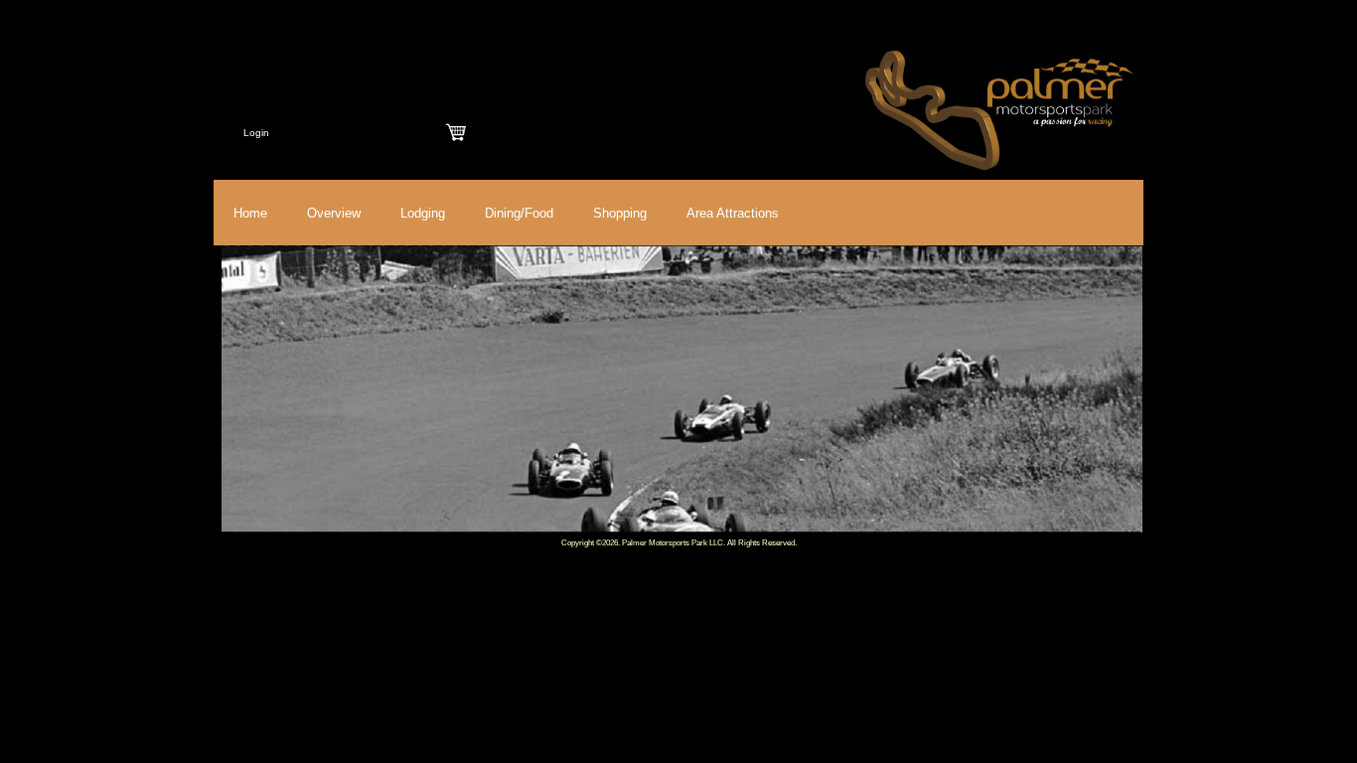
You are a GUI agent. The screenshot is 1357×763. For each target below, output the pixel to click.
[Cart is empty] (456, 132)
